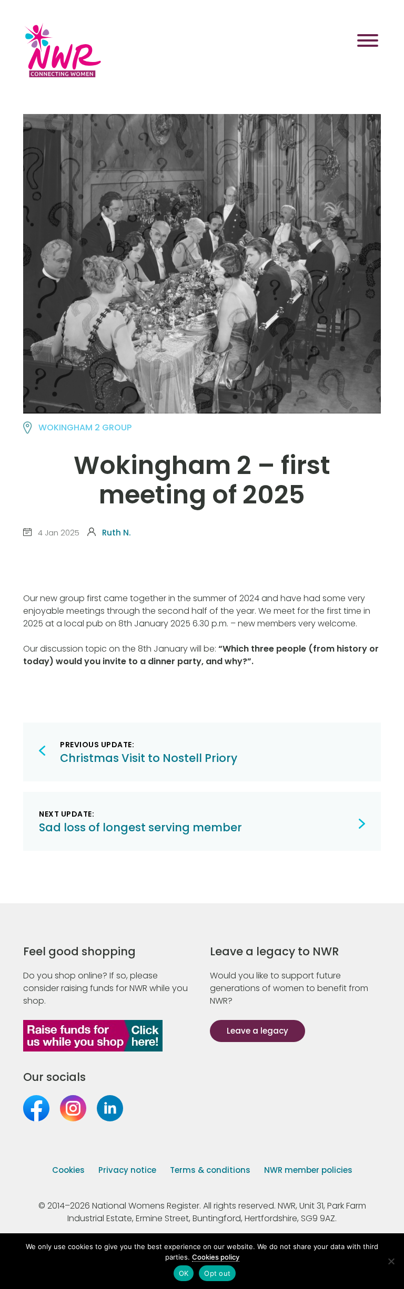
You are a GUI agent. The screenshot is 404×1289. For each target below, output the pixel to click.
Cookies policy (215, 1257)
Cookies (68, 1169)
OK (184, 1273)
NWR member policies (308, 1169)
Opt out (217, 1273)
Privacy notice (127, 1169)
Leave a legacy (257, 1030)
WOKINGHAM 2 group (85, 427)
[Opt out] (391, 1261)
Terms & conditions (210, 1169)
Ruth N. (116, 532)
